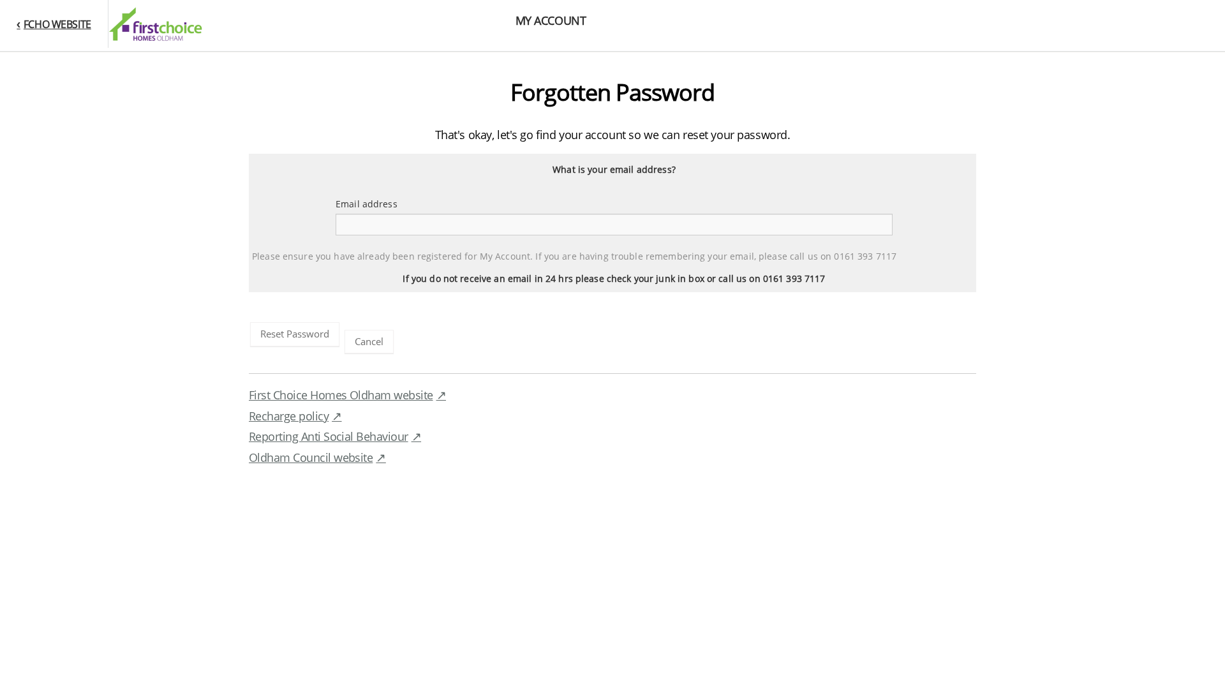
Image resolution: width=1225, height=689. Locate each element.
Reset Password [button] (294, 333)
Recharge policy (289, 416)
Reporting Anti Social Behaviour (328, 436)
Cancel (369, 341)
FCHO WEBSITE (57, 24)
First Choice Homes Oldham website (341, 395)
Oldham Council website (311, 457)
